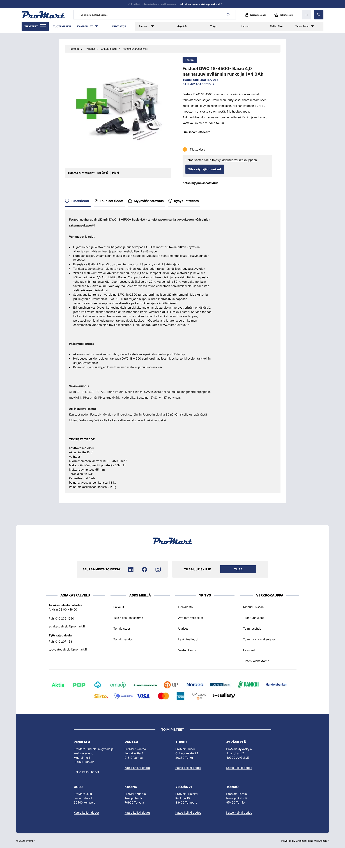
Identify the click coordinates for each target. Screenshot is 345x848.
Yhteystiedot (302, 26)
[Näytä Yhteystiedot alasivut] (316, 26)
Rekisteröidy (286, 15)
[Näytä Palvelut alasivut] (157, 26)
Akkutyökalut (109, 48)
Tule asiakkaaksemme (128, 618)
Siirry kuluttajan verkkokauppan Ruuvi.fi (201, 4)
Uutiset (245, 26)
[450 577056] (118, 108)
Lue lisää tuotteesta (196, 132)
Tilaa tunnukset (253, 618)
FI (306, 15)
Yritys (213, 26)
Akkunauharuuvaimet (135, 48)
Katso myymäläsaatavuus (200, 183)
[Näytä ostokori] (318, 14)
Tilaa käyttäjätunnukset (204, 169)
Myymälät (182, 26)
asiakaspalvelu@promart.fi (67, 626)
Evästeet (249, 650)
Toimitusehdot (123, 639)
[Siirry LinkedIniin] (131, 569)
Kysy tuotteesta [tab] (186, 201)
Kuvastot (119, 26)
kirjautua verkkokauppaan (239, 160)
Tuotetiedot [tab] (80, 201)
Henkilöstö (185, 607)
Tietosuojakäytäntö (256, 661)
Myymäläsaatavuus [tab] (149, 201)
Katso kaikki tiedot (86, 772)
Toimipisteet (121, 628)
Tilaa (238, 569)
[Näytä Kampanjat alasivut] (98, 26)
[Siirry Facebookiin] (144, 569)
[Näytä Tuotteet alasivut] (43, 26)
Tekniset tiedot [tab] (111, 201)
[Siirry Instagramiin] (158, 569)
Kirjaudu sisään (258, 15)
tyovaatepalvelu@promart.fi (68, 649)
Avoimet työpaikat (190, 618)
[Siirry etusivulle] (43, 15)
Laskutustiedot (188, 639)
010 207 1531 (64, 641)
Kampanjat (85, 26)
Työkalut (90, 48)
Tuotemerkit (62, 26)
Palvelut (143, 26)
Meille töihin (276, 26)
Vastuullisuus (187, 650)
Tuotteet (31, 26)
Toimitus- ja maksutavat (259, 639)
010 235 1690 (64, 618)
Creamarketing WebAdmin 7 (312, 840)
